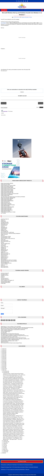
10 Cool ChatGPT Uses (5, 331)
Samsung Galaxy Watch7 (5, 281)
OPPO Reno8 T (4, 259)
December (5, 371)
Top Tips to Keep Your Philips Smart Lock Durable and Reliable (13, 196)
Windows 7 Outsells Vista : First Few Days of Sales (12, 428)
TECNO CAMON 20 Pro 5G (6, 263)
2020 (3, 356)
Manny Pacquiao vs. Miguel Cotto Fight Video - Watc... (13, 405)
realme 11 (3, 265)
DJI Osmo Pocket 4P (5, 273)
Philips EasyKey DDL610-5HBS (7, 189)
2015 (3, 362)
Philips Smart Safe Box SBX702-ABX (8, 197)
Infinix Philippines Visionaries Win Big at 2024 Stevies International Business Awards (17, 327)
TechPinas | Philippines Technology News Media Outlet (25, 474)
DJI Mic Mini (3, 283)
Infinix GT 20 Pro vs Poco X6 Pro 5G (8, 238)
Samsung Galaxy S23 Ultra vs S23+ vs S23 (9, 340)
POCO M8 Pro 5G (4, 224)
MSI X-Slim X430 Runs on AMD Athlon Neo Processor (13, 378)
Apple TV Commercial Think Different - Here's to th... (13, 425)
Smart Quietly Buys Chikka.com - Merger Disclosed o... (13, 420)
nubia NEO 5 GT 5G (5, 223)
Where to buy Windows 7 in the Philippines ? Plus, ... (13, 438)
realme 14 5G (3, 229)
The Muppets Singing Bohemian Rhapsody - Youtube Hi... (14, 379)
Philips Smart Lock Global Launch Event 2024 (9, 193)
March (4, 449)
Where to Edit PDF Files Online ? (9, 414)
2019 (3, 357)
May (4, 446)
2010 (3, 368)
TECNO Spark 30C (4, 231)
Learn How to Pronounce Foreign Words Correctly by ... (13, 400)
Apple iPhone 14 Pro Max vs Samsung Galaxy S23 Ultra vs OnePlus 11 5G (15, 338)
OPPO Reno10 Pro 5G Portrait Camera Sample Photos (11, 342)
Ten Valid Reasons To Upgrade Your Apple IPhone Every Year (12, 334)
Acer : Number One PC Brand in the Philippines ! (12, 399)
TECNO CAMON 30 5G (5, 243)
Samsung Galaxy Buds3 (5, 282)
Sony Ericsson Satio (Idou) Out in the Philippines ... (12, 387)
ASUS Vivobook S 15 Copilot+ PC (7, 280)
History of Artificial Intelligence (6, 330)
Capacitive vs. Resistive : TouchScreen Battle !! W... (12, 386)
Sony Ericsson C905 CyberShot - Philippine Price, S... (13, 415)
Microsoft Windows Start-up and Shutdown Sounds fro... (13, 410)
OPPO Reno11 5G (4, 249)
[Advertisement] (7, 79)
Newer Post (3, 103)
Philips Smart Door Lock (5, 202)
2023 (3, 352)
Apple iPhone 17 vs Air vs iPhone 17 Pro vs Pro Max (11, 326)
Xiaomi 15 (3, 226)
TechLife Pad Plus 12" (5, 279)
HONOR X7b (3, 247)
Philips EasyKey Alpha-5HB (6, 199)
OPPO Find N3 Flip (4, 252)
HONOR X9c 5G (4, 230)
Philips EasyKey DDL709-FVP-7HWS (8, 212)
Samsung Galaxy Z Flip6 (5, 237)
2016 (3, 361)
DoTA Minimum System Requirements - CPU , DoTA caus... (14, 374)
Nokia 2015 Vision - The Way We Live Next (11, 388)
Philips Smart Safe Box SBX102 (7, 186)
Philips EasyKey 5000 (5, 195)
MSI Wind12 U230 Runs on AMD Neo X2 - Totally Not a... (14, 435)
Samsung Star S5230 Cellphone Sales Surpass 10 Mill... (14, 424)
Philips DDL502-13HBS (5, 184)
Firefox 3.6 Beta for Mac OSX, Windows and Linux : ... (13, 426)
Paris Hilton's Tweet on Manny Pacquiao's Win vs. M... (13, 407)
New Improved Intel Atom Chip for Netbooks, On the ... (13, 381)
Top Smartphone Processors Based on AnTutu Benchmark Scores (13, 337)
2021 (3, 355)
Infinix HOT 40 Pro (4, 266)
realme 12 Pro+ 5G (4, 246)
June (4, 445)
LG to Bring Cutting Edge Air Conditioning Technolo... (13, 402)
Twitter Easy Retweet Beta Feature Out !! (10, 398)
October (4, 440)
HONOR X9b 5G (4, 250)
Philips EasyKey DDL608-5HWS (7, 200)
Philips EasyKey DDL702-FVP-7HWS (8, 185)
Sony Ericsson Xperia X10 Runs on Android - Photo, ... (13, 434)
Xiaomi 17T (3, 220)
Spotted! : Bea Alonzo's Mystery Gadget (10, 413)
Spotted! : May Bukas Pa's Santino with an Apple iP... (13, 389)
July (4, 444)
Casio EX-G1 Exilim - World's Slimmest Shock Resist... (13, 373)
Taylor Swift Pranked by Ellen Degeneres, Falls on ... (13, 436)
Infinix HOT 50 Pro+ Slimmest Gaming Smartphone (10, 233)
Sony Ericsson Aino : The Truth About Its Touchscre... (13, 409)
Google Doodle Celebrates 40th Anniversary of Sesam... (13, 433)
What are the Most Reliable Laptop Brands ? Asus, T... (13, 395)
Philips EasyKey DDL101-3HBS (7, 190)
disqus (37, 107)
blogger (41, 107)
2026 (3, 348)
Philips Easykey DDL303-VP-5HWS (8, 204)
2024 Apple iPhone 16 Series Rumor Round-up (10, 333)
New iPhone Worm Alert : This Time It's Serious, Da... (13, 382)
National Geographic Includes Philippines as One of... (13, 412)
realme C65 (3, 239)
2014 (3, 363)
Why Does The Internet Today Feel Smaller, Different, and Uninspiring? (14, 328)
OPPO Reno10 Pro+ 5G (5, 253)
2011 (3, 367)
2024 (3, 351)
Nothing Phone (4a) (4, 222)
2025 (3, 350)
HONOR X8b (3, 248)
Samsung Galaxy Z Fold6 (6, 236)
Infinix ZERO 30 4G (4, 267)
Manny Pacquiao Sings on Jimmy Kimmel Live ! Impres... (14, 429)
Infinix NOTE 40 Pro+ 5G (5, 241)
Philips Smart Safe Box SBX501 (7, 183)
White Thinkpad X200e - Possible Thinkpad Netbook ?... (13, 431)
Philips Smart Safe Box (5, 201)
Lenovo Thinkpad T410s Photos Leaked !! (11, 394)
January (4, 451)
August (4, 443)
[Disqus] (22, 122)
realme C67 (3, 251)
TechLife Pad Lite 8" (4, 278)
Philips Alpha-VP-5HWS (5, 211)
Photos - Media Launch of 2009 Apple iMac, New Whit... (13, 404)
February (5, 450)
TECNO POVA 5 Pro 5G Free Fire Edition (9, 260)
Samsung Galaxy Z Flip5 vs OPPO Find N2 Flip (10, 339)
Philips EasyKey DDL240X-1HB (7, 192)
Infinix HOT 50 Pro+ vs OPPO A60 (7, 232)
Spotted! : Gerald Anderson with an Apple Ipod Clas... (13, 397)
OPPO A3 (3, 235)
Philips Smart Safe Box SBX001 (7, 198)
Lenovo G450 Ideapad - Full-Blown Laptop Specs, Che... (13, 419)
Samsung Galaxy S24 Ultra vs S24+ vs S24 (9, 336)
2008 (3, 452)
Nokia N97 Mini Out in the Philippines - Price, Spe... (13, 417)
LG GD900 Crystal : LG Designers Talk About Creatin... (13, 383)
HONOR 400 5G (4, 228)
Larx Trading (3, 213)
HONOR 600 (3, 221)
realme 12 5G (3, 244)
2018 (3, 358)
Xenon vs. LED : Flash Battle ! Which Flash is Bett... (13, 376)
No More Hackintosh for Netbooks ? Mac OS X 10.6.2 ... (13, 418)
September (5, 441)
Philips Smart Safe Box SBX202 (7, 191)
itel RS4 (2, 242)
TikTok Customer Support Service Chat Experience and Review (13, 329)
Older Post (41, 103)
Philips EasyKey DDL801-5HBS (7, 187)
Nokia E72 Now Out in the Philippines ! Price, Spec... (13, 384)
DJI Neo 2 (3, 276)
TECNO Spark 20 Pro (5, 262)
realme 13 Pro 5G (4, 234)
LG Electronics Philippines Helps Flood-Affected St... (13, 377)
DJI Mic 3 (2, 277)
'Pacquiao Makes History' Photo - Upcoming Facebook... (13, 403)
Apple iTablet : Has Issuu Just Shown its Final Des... (13, 392)
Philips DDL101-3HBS (5, 205)
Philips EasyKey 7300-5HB (6, 203)
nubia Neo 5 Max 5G (5, 219)
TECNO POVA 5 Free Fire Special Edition (9, 261)
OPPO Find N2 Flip (4, 341)
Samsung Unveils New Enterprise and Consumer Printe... (14, 393)
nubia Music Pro (4, 227)
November (5, 372)
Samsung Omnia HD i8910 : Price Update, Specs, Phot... (14, 423)
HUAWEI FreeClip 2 (5, 275)
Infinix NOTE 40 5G (4, 240)
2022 (3, 353)
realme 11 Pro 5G (4, 264)
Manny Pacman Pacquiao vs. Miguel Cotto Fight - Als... (13, 408)
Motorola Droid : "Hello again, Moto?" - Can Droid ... (13, 439)
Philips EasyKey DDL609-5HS (7, 194)
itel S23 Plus (3, 245)
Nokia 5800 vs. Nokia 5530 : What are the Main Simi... (13, 430)
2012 (3, 366)
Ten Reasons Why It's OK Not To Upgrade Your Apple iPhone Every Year (14, 335)
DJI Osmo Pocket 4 (4, 274)
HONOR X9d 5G (4, 225)
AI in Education (4, 332)
